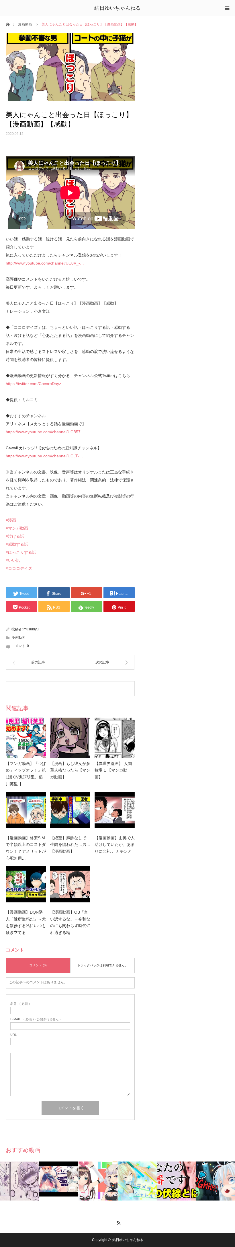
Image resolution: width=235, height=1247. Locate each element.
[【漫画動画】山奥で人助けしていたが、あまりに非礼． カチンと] (115, 812)
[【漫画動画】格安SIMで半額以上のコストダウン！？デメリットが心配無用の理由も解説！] (26, 812)
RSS (117, 1222)
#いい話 (13, 560)
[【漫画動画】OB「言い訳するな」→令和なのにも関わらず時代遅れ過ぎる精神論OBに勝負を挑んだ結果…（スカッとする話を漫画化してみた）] (70, 886)
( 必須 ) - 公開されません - (35, 1019)
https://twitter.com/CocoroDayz (33, 383)
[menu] (227, 8)
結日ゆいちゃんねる (117, 8)
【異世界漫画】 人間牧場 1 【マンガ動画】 (113, 770)
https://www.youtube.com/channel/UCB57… (45, 432)
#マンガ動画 (17, 528)
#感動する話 (17, 544)
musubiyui (31, 629)
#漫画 (11, 520)
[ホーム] (7, 24)
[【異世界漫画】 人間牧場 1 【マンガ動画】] (115, 738)
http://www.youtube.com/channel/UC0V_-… (45, 263)
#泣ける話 (15, 536)
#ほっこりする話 (21, 552)
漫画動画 (25, 24)
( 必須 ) (20, 1003)
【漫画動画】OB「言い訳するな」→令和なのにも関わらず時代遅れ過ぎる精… (70, 922)
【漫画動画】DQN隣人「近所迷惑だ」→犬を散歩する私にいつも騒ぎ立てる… (26, 922)
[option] (19, 1181)
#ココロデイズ (19, 568)
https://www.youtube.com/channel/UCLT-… (44, 456)
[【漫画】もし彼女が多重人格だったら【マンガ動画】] (70, 738)
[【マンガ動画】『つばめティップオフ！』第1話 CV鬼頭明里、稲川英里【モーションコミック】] (26, 738)
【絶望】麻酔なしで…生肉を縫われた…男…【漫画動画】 (70, 845)
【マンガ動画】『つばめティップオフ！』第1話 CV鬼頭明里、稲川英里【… (26, 773)
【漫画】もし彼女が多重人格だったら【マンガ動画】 (70, 770)
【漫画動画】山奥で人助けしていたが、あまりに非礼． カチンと (115, 845)
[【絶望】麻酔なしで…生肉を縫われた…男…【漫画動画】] (70, 812)
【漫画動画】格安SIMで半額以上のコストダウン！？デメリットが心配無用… (26, 848)
